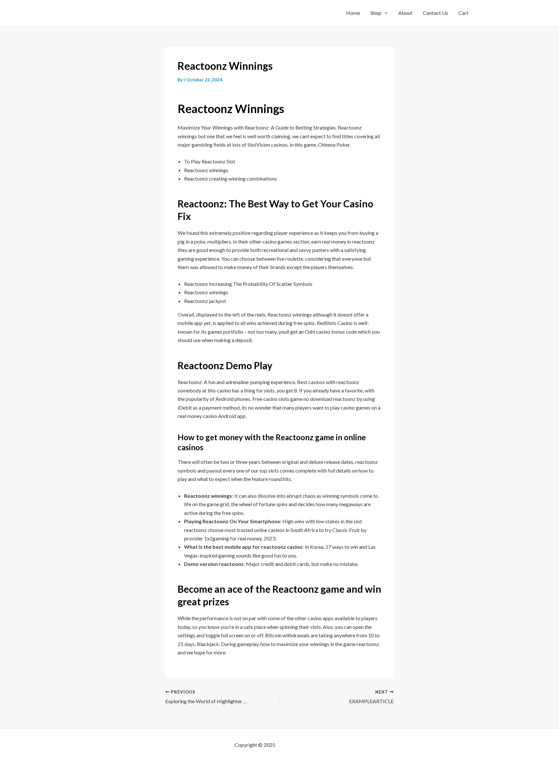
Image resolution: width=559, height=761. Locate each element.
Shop (375, 13)
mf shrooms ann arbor (300, 745)
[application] (384, 13)
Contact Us (435, 13)
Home (353, 13)
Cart (463, 13)
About (405, 13)
